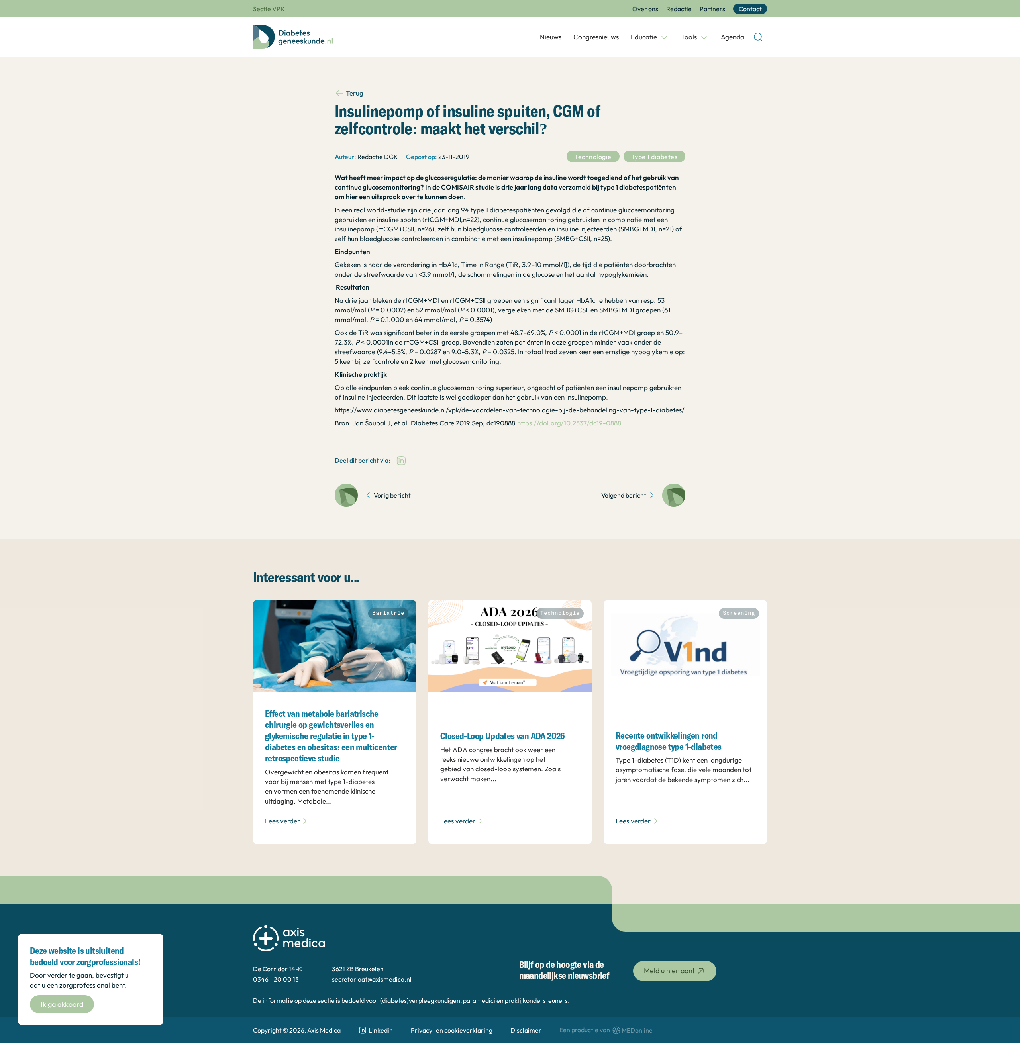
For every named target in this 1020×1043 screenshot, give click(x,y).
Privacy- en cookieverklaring (451, 1030)
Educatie (644, 37)
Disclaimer (525, 1030)
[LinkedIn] (401, 461)
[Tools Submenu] (704, 37)
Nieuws (550, 37)
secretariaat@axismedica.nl (372, 979)
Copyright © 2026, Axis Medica (297, 1030)
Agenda (732, 37)
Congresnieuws (596, 37)
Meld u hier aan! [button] (669, 970)
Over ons (645, 9)
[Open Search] (758, 37)
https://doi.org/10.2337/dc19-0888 (569, 423)
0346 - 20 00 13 (276, 979)
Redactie (679, 9)
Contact (750, 9)
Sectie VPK (269, 9)
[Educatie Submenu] (664, 37)
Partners (712, 9)
